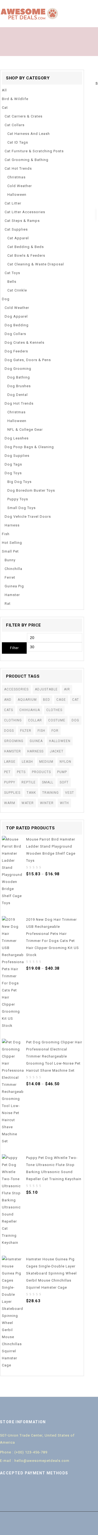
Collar (35, 720)
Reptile (29, 782)
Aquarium (27, 700)
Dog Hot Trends (19, 403)
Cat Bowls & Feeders (26, 255)
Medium (46, 762)
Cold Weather (19, 186)
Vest (69, 793)
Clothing (13, 720)
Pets (21, 772)
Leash (27, 762)
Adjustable (46, 689)
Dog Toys (13, 473)
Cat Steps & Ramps (22, 221)
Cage (61, 700)
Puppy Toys (17, 499)
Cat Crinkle (17, 290)
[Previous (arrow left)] (9, 767)
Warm (9, 803)
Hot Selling (12, 543)
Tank (31, 793)
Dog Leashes (17, 438)
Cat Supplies (16, 229)
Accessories (16, 689)
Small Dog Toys (21, 508)
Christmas (16, 177)
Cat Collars (14, 125)
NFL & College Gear (25, 429)
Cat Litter (13, 203)
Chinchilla (13, 569)
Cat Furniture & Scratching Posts (34, 151)
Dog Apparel (16, 316)
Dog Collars (15, 334)
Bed (46, 700)
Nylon (65, 762)
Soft (64, 782)
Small (47, 782)
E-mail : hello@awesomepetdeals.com (34, 1461)
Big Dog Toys (19, 482)
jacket (56, 751)
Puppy (9, 782)
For (55, 731)
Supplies (12, 793)
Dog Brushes (19, 386)
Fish (6, 534)
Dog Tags (13, 464)
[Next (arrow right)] (88, 767)
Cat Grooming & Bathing (26, 160)
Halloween (16, 195)
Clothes (54, 710)
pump (62, 772)
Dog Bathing (18, 377)
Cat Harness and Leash (28, 134)
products (41, 772)
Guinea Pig (14, 586)
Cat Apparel (18, 238)
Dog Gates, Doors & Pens (28, 360)
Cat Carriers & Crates (23, 116)
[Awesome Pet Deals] (30, 14)
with (64, 803)
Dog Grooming (18, 369)
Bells (11, 282)
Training (50, 793)
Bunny (10, 560)
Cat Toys (12, 273)
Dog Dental (17, 395)
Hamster (12, 595)
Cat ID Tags (17, 142)
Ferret (10, 577)
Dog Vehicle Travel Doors (28, 516)
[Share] (80, 6)
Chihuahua (29, 710)
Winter (47, 803)
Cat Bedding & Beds (25, 247)
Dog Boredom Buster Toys (31, 490)
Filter (14, 648)
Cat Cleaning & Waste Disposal (35, 264)
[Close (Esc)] (92, 6)
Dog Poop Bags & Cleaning (29, 447)
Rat (8, 603)
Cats (8, 710)
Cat (5, 108)
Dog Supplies (17, 456)
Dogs (9, 731)
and (7, 700)
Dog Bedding (17, 325)
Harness (12, 525)
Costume (56, 720)
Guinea (36, 741)
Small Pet (10, 551)
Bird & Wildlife (15, 99)
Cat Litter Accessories (25, 212)
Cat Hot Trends (18, 168)
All (4, 90)
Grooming (13, 741)
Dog (6, 299)
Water (28, 803)
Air (67, 689)
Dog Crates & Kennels (24, 342)
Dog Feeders (16, 351)
